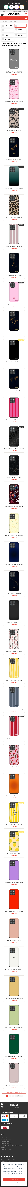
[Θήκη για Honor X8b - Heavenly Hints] (14, 1015)
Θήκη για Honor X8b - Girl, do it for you (14, 969)
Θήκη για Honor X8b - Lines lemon (14, 680)
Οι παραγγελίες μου (5, 1161)
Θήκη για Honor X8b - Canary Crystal (14, 998)
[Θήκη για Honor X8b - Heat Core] (14, 783)
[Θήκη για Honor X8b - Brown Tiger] (14, 205)
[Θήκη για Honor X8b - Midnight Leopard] (14, 436)
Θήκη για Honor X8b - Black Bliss (14, 362)
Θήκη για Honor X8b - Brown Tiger (14, 217)
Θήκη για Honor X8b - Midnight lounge (14, 709)
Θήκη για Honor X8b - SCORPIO (14, 159)
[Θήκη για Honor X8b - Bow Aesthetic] (14, 89)
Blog (2, 1151)
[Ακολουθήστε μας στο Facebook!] (2, 1104)
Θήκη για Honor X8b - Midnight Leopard (14, 448)
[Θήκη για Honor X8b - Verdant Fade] (14, 176)
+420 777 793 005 (6, 11)
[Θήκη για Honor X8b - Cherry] (14, 754)
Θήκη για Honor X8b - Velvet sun (14, 246)
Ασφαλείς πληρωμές (6, 1141)
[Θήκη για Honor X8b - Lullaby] (14, 928)
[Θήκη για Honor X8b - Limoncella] (14, 841)
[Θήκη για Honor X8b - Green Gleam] (14, 1044)
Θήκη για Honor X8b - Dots (14, 130)
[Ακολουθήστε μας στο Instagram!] (2, 1106)
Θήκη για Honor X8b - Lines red (14, 738)
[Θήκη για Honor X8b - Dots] (14, 118)
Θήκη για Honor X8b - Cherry (14, 767)
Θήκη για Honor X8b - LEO (14, 391)
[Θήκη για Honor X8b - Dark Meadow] (14, 494)
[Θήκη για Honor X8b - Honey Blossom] (14, 523)
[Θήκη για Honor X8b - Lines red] (14, 725)
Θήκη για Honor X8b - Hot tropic (14, 419)
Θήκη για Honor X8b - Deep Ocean (14, 564)
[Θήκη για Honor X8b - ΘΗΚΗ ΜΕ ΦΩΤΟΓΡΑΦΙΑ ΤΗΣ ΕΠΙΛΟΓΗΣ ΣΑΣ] (14, 58)
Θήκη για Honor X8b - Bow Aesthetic (14, 101)
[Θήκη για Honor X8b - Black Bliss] (14, 349)
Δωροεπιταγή (4, 1137)
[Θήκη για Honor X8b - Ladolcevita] (14, 812)
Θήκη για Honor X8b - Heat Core (14, 795)
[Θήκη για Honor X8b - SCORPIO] (14, 147)
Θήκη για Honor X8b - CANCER (14, 275)
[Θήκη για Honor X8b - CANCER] (14, 263)
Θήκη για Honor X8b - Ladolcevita (14, 824)
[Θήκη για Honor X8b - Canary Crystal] (14, 986)
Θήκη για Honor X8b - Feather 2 (14, 651)
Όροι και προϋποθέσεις (6, 1143)
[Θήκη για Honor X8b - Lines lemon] (14, 667)
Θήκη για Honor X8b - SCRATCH (14, 477)
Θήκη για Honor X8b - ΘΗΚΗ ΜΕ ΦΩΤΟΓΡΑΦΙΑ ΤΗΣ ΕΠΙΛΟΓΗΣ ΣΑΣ (14, 71)
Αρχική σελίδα (4, 21)
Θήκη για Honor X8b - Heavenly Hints (14, 1027)
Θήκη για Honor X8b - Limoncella (14, 853)
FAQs (2, 1153)
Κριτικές (3, 1147)
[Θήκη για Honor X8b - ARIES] (14, 581)
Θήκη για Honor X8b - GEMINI (14, 333)
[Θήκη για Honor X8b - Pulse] (14, 610)
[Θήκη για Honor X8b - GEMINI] (14, 320)
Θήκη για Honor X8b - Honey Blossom (14, 535)
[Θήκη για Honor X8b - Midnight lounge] (14, 696)
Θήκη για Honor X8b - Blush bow (14, 304)
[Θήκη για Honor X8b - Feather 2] (14, 639)
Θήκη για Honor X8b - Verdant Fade (14, 188)
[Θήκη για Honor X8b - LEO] (14, 378)
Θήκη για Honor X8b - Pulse (14, 622)
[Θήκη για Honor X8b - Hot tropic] (14, 407)
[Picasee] (14, 14)
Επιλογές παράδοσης (6, 1139)
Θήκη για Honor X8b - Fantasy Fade (14, 1085)
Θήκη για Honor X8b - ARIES (14, 593)
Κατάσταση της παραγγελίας (8, 1159)
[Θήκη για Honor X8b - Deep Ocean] (14, 552)
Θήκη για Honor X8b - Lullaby (14, 940)
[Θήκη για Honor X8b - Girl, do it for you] (14, 957)
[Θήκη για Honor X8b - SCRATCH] (14, 465)
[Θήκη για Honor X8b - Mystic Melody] (14, 870)
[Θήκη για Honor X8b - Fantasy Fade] (14, 1072)
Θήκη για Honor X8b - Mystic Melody (14, 882)
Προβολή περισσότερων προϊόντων (14, 1092)
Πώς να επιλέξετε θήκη (6, 1149)
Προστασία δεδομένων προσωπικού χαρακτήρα (11, 1145)
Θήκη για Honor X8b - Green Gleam (14, 1056)
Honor (11, 21)
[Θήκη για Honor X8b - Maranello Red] (14, 899)
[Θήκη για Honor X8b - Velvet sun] (14, 234)
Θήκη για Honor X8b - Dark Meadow (14, 506)
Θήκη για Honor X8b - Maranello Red (14, 911)
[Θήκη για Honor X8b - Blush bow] (14, 291)
